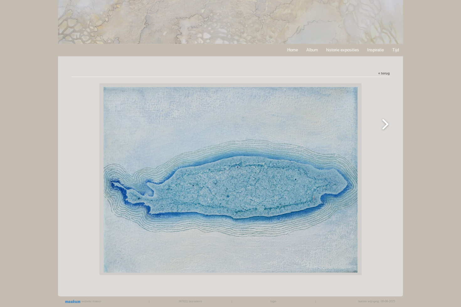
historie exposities (342, 50)
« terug (384, 73)
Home (292, 50)
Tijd (395, 50)
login (273, 301)
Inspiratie (375, 50)
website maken (91, 301)
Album (312, 50)
